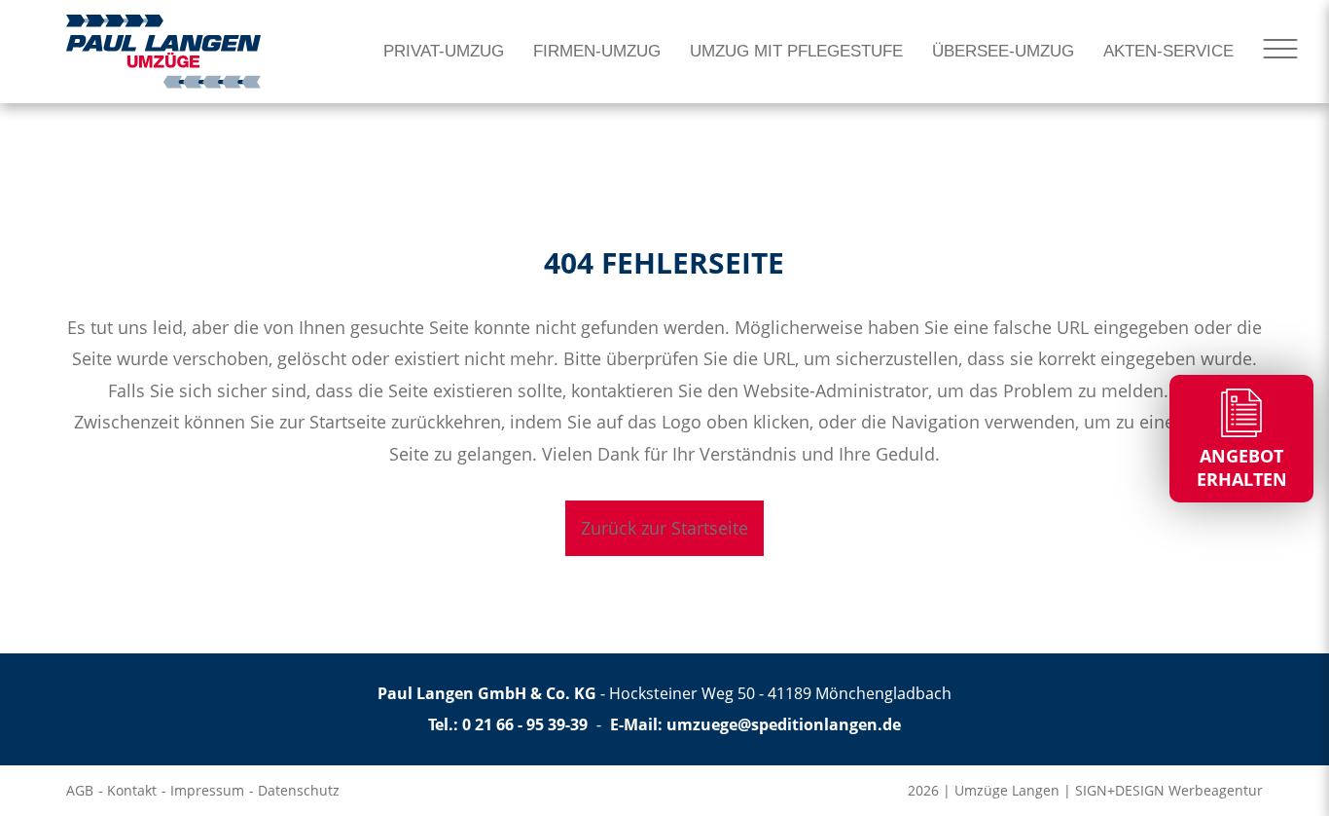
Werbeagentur (1215, 790)
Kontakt (132, 790)
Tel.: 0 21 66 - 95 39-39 (508, 724)
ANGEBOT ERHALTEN (1242, 467)
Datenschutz (299, 790)
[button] (43, 773)
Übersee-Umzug (1003, 51)
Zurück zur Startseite (664, 527)
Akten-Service (1168, 51)
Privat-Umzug (443, 51)
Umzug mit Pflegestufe (796, 51)
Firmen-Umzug (597, 51)
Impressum (207, 790)
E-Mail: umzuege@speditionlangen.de (755, 724)
